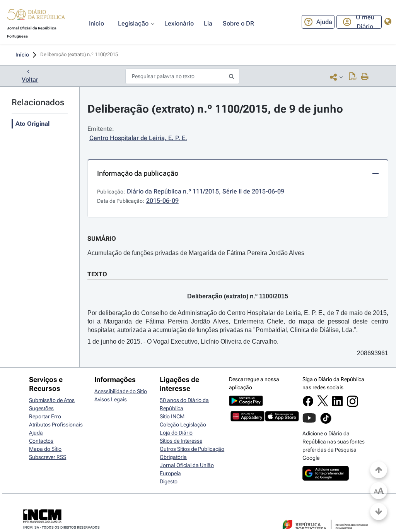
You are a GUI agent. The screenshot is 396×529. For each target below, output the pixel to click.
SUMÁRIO (101, 238)
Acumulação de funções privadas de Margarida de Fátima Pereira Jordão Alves (195, 253)
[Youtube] (309, 422)
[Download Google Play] (246, 404)
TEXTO (97, 274)
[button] (36, 15)
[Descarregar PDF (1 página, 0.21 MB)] (353, 77)
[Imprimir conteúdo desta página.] (365, 77)
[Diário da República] (36, 16)
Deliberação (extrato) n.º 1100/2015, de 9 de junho (215, 109)
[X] (322, 404)
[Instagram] (352, 405)
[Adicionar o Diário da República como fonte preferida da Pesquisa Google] (325, 479)
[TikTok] (325, 422)
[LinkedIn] (337, 405)
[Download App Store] (282, 419)
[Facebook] (308, 405)
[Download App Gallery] (247, 419)
